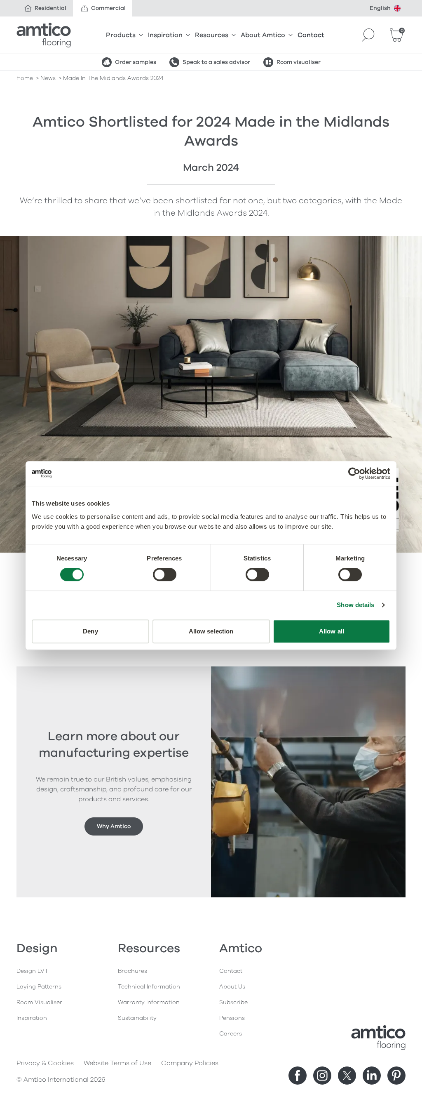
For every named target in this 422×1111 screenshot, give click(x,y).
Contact (311, 35)
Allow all (331, 631)
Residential (50, 8)
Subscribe (233, 1002)
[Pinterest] (396, 1075)
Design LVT (32, 971)
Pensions (232, 1018)
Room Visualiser (39, 1002)
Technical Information (149, 987)
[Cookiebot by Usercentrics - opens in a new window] (354, 473)
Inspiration (165, 35)
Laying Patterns (38, 987)
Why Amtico (114, 826)
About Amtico (263, 35)
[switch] (164, 574)
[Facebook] (297, 1075)
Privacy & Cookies (45, 1063)
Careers (230, 1034)
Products (121, 35)
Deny (90, 631)
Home (24, 78)
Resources (211, 35)
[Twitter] (347, 1075)
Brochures (132, 971)
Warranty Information (149, 1002)
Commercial (108, 8)
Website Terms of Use (117, 1063)
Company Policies (189, 1063)
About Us (232, 987)
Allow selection (211, 631)
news (48, 78)
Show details (355, 604)
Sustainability (137, 1018)
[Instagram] (322, 1075)
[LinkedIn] (372, 1075)
